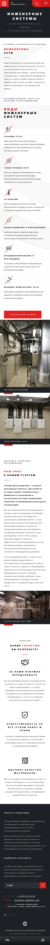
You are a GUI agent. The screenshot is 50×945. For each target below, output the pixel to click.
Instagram (11, 915)
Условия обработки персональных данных (25, 930)
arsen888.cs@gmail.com (26, 900)
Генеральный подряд (22, 314)
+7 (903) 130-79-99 (26, 896)
